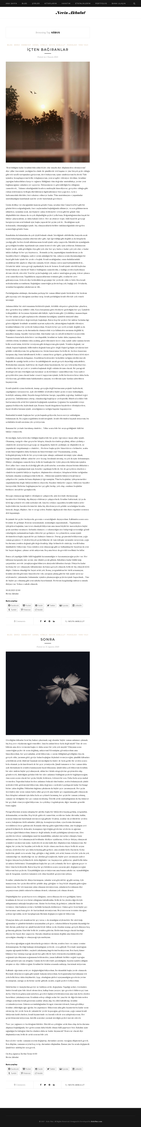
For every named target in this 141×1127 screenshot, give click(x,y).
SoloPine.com (96, 1121)
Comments (19, 621)
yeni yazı (83, 45)
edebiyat (26, 45)
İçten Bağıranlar (48, 50)
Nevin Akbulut (76, 621)
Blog (24, 3)
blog (10, 45)
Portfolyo (101, 3)
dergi (17, 45)
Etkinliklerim (83, 3)
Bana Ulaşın (119, 3)
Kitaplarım (51, 3)
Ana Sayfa (11, 3)
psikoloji (72, 45)
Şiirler (36, 3)
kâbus (44, 45)
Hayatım (66, 3)
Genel (36, 45)
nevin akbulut (57, 45)
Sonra (48, 639)
